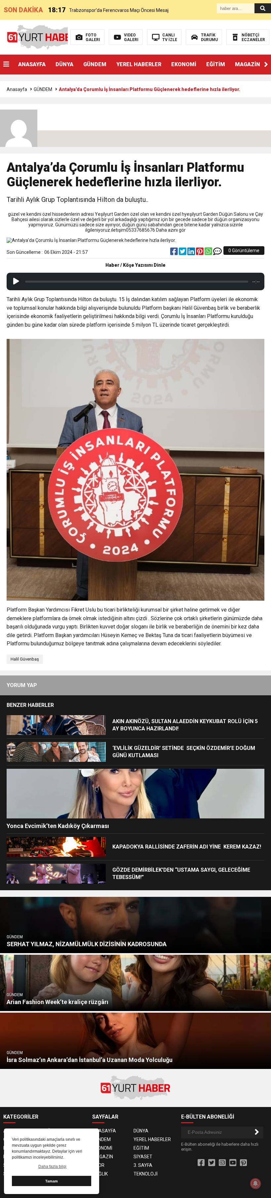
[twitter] (183, 252)
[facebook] (174, 252)
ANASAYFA (32, 64)
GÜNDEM (94, 64)
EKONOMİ (183, 64)
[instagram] (222, 1163)
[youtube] (232, 1163)
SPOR (98, 1165)
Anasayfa (17, 89)
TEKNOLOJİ (146, 1173)
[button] (266, 64)
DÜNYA (64, 64)
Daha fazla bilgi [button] (52, 1166)
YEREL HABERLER (138, 64)
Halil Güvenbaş (25, 659)
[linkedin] (191, 252)
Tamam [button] (51, 1181)
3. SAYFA (143, 1165)
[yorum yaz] (217, 252)
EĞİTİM (215, 64)
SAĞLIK (100, 1173)
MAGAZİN (247, 64)
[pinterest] (200, 252)
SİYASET (143, 1156)
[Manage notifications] (255, 1183)
